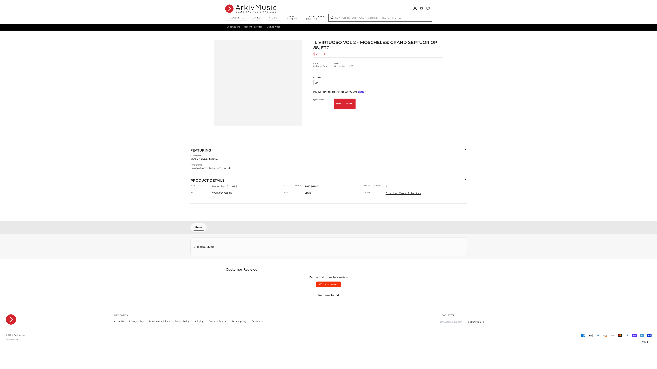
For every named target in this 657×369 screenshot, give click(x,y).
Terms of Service (218, 321)
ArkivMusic (19, 335)
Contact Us (257, 321)
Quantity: (319, 100)
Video (273, 17)
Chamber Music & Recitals (403, 193)
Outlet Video (273, 26)
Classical (237, 17)
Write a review (328, 284)
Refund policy (239, 321)
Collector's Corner (315, 17)
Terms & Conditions (159, 321)
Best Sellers (233, 26)
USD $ (645, 342)
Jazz (256, 17)
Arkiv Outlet (292, 17)
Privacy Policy (136, 321)
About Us (119, 321)
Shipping (198, 321)
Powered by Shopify (12, 339)
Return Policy (182, 321)
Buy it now (344, 103)
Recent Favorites (253, 26)
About (199, 227)
